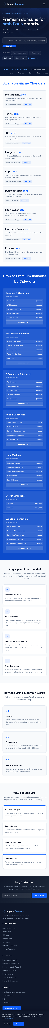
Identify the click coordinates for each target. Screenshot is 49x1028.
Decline (7, 1024)
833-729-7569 (8, 996)
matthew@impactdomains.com (14, 992)
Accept (18, 1024)
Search (9, 46)
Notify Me (39, 895)
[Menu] (44, 4)
